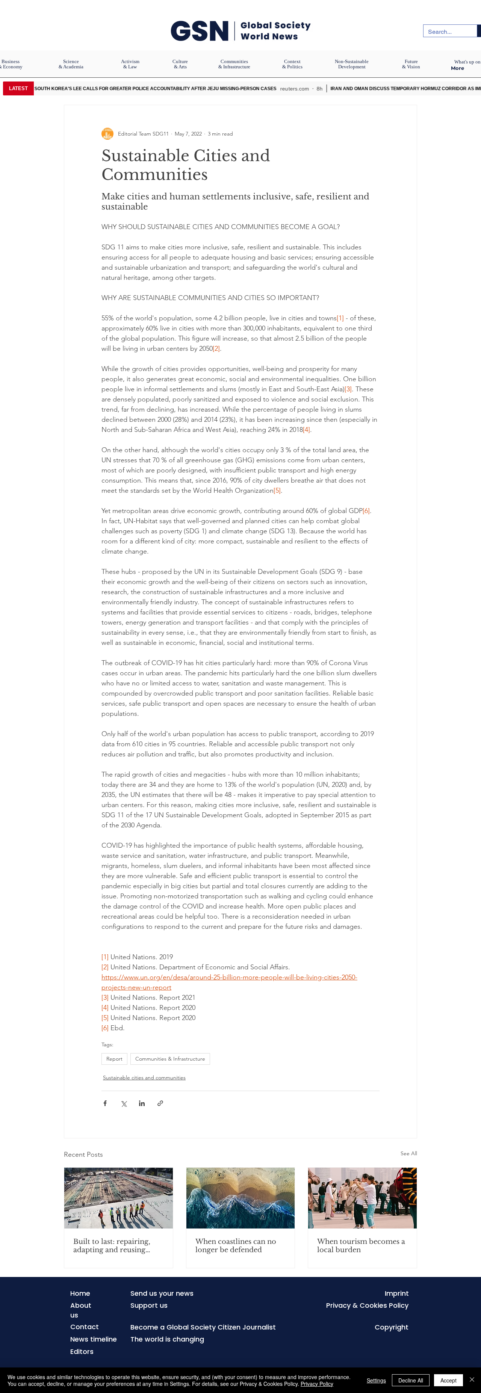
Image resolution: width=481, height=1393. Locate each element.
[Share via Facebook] (105, 1103)
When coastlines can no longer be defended (235, 1246)
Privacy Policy (317, 1383)
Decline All (410, 1380)
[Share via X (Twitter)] (123, 1103)
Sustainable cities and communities (144, 1077)
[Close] (471, 1380)
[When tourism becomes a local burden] (362, 1198)
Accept (448, 1380)
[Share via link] (160, 1103)
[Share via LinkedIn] (141, 1103)
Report (114, 1058)
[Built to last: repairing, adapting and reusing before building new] (118, 1198)
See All (409, 1153)
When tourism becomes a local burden (361, 1246)
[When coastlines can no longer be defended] (240, 1198)
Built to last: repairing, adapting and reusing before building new (111, 1246)
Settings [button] (376, 1380)
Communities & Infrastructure (170, 1058)
